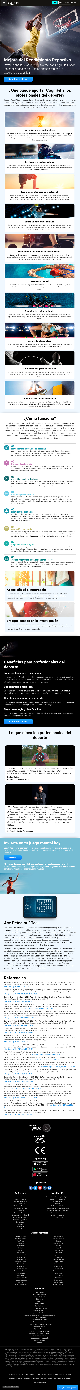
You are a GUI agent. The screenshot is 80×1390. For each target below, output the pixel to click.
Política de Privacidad (28, 1374)
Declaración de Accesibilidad (62, 1378)
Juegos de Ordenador (57, 1199)
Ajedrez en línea (20, 1236)
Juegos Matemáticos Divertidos (39, 1333)
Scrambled (20, 1275)
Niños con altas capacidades (39, 1338)
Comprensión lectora (40, 1336)
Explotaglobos (58, 1250)
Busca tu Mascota (20, 1278)
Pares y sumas (59, 1264)
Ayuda (50, 1378)
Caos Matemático (21, 1268)
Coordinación (20, 1222)
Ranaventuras (58, 1236)
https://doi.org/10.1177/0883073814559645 (19, 1032)
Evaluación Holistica (57, 1206)
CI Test (39, 1342)
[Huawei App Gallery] (40, 1175)
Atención (20, 1229)
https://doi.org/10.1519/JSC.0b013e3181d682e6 (24, 1088)
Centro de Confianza (40, 1382)
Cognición (20, 1210)
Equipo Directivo (41, 1374)
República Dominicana (11, 1387)
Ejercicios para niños (40, 1308)
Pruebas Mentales (40, 1317)
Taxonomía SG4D (57, 1217)
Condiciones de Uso (14, 1374)
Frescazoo (58, 1257)
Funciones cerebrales (20, 1217)
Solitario (20, 1248)
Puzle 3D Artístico (21, 1284)
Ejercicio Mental (39, 1329)
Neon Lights (21, 1257)
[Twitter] (35, 1188)
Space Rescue (20, 1266)
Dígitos (58, 1245)
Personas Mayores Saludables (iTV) (57, 1208)
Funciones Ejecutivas (20, 1220)
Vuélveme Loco (21, 1259)
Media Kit (68, 1374)
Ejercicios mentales (39, 1322)
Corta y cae (58, 1273)
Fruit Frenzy (21, 1241)
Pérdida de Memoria (20, 1213)
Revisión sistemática (58, 1215)
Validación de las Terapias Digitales (57, 1197)
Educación (39, 1299)
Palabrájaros (58, 1282)
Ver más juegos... (58, 1284)
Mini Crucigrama (20, 1239)
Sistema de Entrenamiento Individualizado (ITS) (40, 1315)
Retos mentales (39, 1340)
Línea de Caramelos (58, 1239)
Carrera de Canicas (20, 1271)
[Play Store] (40, 1169)
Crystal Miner (20, 1245)
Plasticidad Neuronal (20, 1206)
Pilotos (57, 1203)
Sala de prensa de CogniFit (56, 1374)
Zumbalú (59, 1248)
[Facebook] (30, 1188)
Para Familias (39, 1292)
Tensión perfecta (58, 1271)
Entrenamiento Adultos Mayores (57, 1210)
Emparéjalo (20, 1264)
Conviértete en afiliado (15, 1378)
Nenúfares (58, 1278)
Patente (39, 1301)
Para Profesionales (39, 1294)
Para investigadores (39, 1297)
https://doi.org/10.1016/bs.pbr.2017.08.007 (18, 1049)
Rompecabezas (58, 1259)
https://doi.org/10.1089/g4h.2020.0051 (17, 1042)
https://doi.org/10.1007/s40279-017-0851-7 (18, 1074)
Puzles (58, 1241)
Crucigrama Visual (20, 1261)
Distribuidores (39, 1306)
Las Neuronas (20, 1203)
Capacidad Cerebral (20, 1208)
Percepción (20, 1226)
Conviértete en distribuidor (31, 1378)
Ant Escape (20, 1252)
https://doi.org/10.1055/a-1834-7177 (16, 987)
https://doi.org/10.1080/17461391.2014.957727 (37, 1008)
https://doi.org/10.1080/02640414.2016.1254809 (20, 1098)
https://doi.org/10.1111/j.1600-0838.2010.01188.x (21, 994)
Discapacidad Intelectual (20, 1215)
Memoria (20, 1224)
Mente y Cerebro (20, 1199)
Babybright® (39, 1303)
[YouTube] (40, 1188)
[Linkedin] (49, 1188)
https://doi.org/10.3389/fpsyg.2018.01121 (18, 1114)
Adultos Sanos (57, 1201)
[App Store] (40, 1163)
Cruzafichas (59, 1275)
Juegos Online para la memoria (39, 1331)
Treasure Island (21, 1255)
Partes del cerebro (20, 1201)
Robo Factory (20, 1250)
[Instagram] (44, 1188)
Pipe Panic (20, 1243)
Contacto (43, 1378)
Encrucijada (59, 1252)
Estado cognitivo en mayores (57, 1213)
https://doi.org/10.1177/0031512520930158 (44, 1059)
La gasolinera (58, 1261)
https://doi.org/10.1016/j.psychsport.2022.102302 (58, 1067)
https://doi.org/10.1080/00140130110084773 (47, 1054)
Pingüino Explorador (58, 1243)
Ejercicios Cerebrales (40, 1313)
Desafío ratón (58, 1268)
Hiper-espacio (58, 1255)
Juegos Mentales (39, 1326)
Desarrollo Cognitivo (39, 1310)
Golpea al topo (59, 1280)
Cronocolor (20, 1282)
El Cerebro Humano (20, 1197)
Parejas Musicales (21, 1280)
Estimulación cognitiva (39, 1319)
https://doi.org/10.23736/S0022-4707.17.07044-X (20, 1018)
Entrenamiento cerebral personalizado (39, 1324)
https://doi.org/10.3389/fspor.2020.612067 (18, 1001)
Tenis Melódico (21, 1273)
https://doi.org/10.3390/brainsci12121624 (18, 1025)
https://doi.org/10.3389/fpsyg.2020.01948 (18, 1081)
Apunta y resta (59, 1266)
